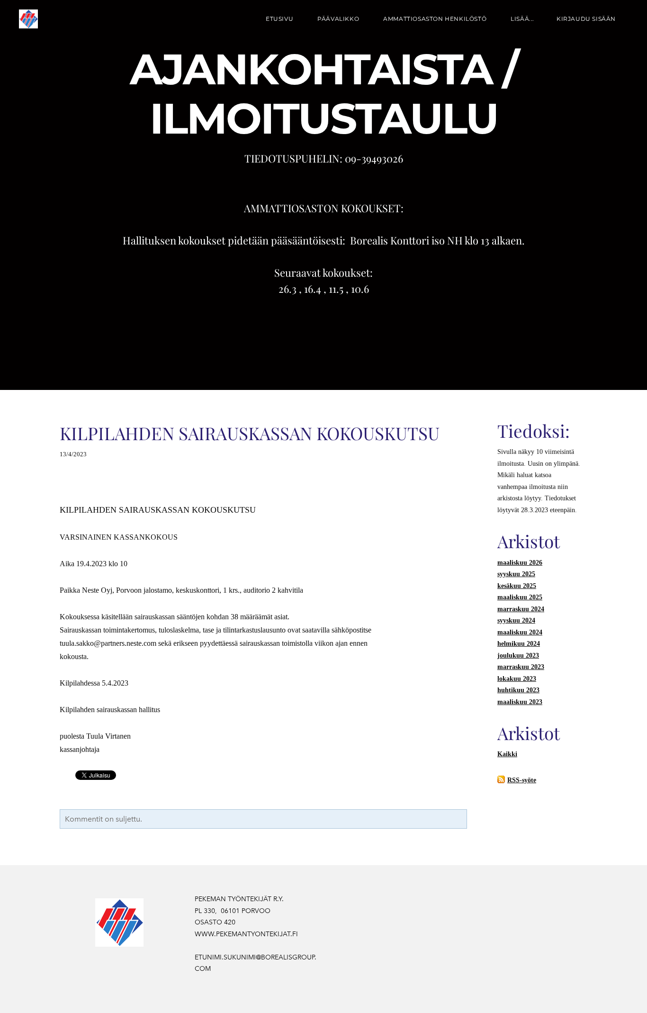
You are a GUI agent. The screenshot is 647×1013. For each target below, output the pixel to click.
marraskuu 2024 (520, 609)
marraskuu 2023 (520, 666)
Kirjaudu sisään (586, 18)
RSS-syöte (521, 780)
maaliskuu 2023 (519, 701)
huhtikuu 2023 (518, 690)
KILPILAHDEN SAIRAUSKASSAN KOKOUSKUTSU (250, 432)
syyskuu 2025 (516, 574)
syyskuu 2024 (516, 620)
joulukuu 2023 (518, 655)
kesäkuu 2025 (516, 585)
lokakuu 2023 (516, 678)
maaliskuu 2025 (519, 597)
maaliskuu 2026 (519, 562)
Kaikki (507, 754)
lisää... (522, 18)
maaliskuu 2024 (519, 632)
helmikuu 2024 (518, 643)
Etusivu (279, 18)
